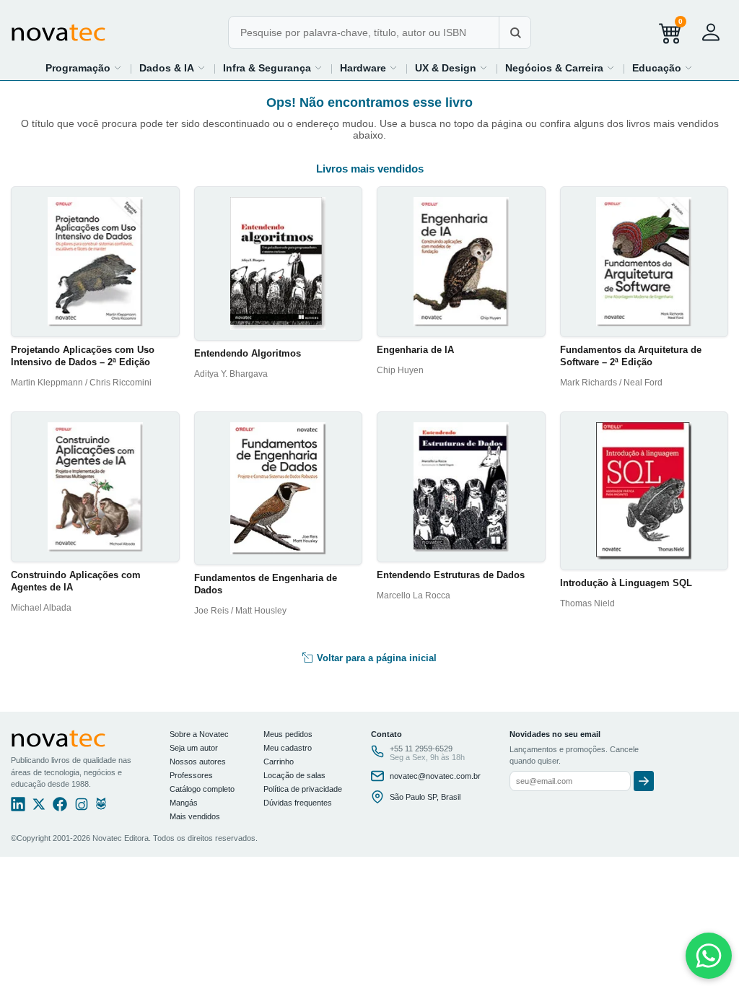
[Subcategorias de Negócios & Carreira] (610, 67)
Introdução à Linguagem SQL (626, 582)
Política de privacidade (302, 789)
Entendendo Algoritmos (247, 353)
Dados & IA (166, 68)
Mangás (184, 802)
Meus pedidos (287, 734)
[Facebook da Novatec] (60, 807)
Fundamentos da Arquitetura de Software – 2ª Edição (630, 355)
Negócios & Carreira (554, 68)
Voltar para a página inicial (375, 658)
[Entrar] (711, 32)
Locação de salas (294, 775)
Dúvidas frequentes (297, 802)
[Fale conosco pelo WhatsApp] (709, 956)
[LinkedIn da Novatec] (18, 807)
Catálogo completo (202, 789)
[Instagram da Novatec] (81, 807)
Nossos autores (198, 761)
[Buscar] (514, 32)
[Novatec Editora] (58, 32)
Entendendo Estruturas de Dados (451, 575)
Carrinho (278, 761)
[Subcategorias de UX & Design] (483, 67)
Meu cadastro (287, 747)
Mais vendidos (195, 816)
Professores (191, 775)
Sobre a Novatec (199, 734)
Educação (656, 68)
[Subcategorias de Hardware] (393, 67)
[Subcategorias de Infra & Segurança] (318, 67)
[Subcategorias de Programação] (118, 67)
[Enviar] (644, 781)
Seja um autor (194, 747)
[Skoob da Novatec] (101, 807)
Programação (77, 68)
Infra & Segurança (267, 68)
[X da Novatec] (38, 807)
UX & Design (445, 68)
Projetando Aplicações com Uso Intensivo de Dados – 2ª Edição (82, 355)
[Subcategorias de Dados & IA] (201, 67)
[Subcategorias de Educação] (688, 67)
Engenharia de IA (415, 349)
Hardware (363, 68)
